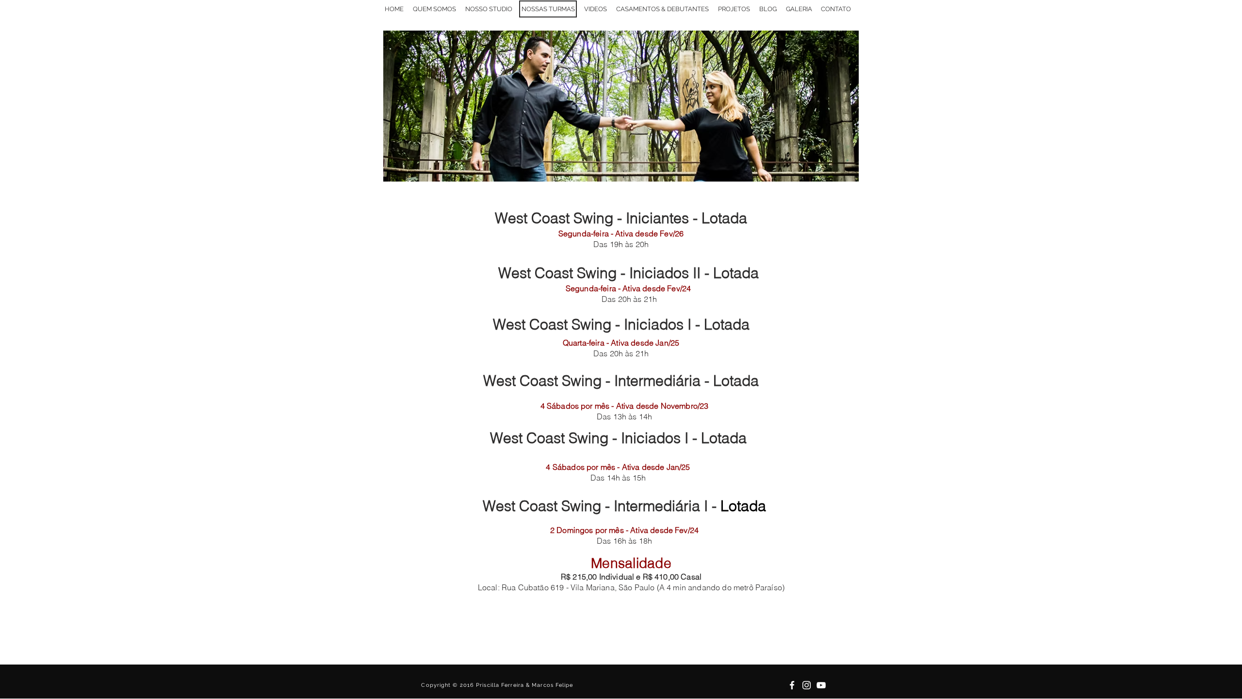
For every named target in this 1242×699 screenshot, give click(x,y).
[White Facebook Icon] (792, 685)
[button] (799, 8)
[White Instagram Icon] (806, 685)
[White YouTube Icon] (821, 685)
